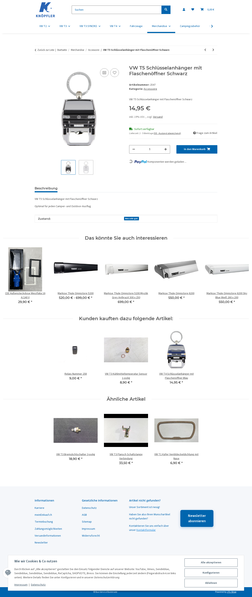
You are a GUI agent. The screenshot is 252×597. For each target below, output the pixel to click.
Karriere (39, 508)
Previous (9, 278)
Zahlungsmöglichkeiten (48, 529)
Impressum (21, 585)
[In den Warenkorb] (38, 63)
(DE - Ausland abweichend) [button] (167, 133)
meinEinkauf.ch (43, 515)
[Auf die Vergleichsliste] (104, 72)
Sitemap (87, 522)
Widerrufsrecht (91, 536)
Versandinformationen (48, 536)
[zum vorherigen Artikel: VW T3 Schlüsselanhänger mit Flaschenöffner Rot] (205, 50)
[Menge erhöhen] (165, 149)
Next (242, 278)
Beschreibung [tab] (46, 188)
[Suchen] (165, 10)
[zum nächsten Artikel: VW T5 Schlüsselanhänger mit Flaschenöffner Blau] (213, 50)
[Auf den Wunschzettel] (114, 72)
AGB (84, 515)
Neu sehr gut (131, 218)
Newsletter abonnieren (197, 518)
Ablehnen (211, 583)
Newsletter (41, 543)
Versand (158, 117)
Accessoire (150, 89)
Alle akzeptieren (211, 563)
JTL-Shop (231, 592)
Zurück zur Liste (45, 50)
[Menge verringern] (133, 149)
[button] (184, 10)
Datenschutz (38, 585)
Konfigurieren (211, 573)
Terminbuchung (44, 522)
